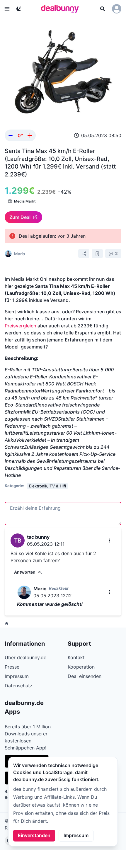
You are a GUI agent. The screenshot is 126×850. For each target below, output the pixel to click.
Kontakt (76, 657)
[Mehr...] (109, 540)
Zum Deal (19, 217)
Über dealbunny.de (25, 657)
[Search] (102, 9)
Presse (12, 667)
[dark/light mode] (19, 9)
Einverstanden (34, 835)
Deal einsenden (84, 676)
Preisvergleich (20, 326)
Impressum (76, 835)
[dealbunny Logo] (62, 9)
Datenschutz (19, 685)
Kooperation (81, 667)
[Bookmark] (97, 253)
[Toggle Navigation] (7, 9)
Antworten (24, 572)
